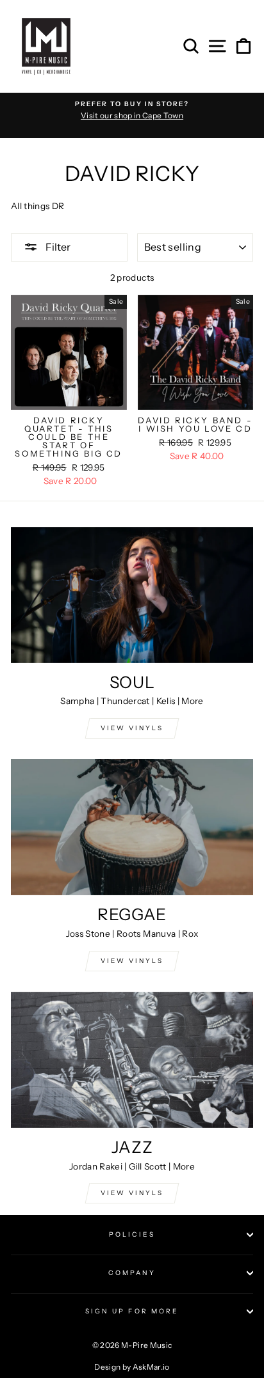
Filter (57, 246)
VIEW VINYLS (132, 728)
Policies (132, 1234)
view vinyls (132, 961)
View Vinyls (132, 1193)
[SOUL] (132, 595)
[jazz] (132, 1060)
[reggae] (132, 827)
